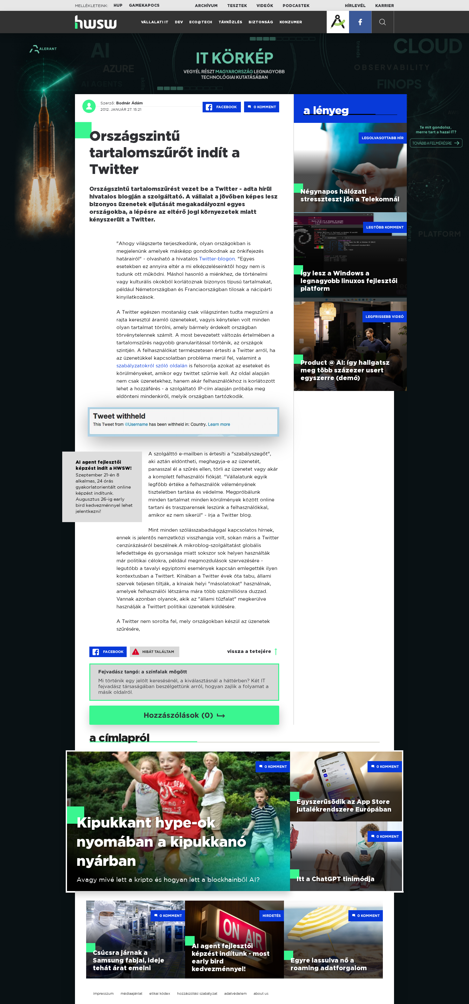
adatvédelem (235, 993)
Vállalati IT (154, 22)
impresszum (103, 993)
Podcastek (296, 6)
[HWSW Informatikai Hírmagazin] (95, 22)
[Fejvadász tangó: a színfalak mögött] (184, 682)
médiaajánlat (131, 993)
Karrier (384, 6)
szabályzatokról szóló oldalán (151, 365)
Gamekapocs (144, 5)
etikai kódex (159, 993)
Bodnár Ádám (129, 103)
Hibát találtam (158, 651)
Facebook (226, 107)
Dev (179, 22)
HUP (118, 5)
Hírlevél (355, 6)
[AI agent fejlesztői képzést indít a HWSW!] (102, 493)
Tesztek (237, 6)
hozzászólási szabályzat (197, 993)
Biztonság (261, 22)
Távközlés (230, 22)
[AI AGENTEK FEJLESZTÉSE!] (338, 22)
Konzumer (290, 22)
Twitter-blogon (217, 258)
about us (261, 993)
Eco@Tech (200, 22)
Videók (265, 6)
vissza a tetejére (249, 651)
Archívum (206, 6)
